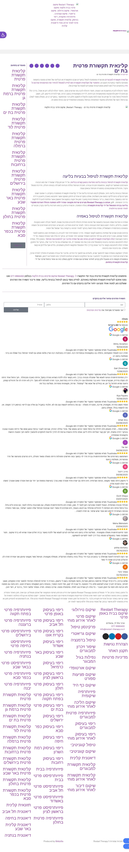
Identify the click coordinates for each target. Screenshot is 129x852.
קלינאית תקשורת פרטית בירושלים (17, 177)
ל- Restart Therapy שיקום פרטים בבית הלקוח (54, 276)
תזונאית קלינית (18, 805)
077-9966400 (17, 276)
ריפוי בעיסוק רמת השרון (48, 750)
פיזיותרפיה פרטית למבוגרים (80, 715)
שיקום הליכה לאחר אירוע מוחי (81, 704)
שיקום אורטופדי (82, 668)
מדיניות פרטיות (115, 657)
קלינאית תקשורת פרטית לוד (16, 123)
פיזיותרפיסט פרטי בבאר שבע (16, 665)
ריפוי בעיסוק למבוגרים (85, 725)
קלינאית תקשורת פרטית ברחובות (18, 158)
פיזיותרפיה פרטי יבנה (17, 686)
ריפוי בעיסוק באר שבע (49, 654)
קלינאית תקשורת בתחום (117, 262)
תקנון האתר (118, 650)
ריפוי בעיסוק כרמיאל (53, 665)
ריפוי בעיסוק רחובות (53, 760)
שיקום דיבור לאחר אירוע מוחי (81, 787)
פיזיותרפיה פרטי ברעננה (17, 622)
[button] (64, 52)
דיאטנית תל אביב (16, 811)
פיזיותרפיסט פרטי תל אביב (48, 788)
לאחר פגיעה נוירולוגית (118, 208)
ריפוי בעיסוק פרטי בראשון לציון (48, 675)
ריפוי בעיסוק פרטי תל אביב (48, 622)
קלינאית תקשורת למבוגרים (116, 80)
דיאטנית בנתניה (18, 835)
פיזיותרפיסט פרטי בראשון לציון (48, 809)
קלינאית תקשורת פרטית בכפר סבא (14, 229)
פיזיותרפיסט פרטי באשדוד (48, 799)
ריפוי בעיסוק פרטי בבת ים (48, 707)
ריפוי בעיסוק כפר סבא (49, 728)
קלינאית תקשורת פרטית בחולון (14, 212)
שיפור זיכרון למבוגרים (85, 648)
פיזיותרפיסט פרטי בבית (48, 777)
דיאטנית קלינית (82, 758)
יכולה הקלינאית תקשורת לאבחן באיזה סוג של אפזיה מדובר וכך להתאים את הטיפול (80, 239)
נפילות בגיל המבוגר (85, 659)
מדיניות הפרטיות (94, 310)
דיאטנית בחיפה (18, 818)
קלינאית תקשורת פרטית (18, 75)
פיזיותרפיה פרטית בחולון (48, 820)
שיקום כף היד (84, 685)
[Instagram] (106, 636)
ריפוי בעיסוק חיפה (53, 739)
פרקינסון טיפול (83, 627)
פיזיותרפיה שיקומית (86, 693)
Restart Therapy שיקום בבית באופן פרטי (113, 613)
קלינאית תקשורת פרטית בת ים (14, 108)
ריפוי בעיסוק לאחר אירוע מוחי (81, 736)
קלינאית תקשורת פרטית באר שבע (15, 196)
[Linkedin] (112, 636)
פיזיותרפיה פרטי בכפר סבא (17, 675)
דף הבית (124, 74)
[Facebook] (124, 636)
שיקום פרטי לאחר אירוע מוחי (81, 618)
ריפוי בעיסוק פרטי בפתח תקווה (48, 696)
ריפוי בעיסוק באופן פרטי (53, 611)
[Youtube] (118, 636)
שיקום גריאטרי (83, 633)
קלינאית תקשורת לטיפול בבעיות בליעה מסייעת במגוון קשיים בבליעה (99, 182)
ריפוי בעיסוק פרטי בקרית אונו (48, 633)
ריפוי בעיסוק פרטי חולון (48, 686)
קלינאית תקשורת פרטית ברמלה (18, 139)
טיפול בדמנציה (83, 640)
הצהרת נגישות (116, 644)
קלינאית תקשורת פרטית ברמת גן (14, 91)
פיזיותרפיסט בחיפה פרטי (21, 643)
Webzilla (59, 841)
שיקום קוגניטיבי (82, 751)
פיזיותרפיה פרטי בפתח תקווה (17, 611)
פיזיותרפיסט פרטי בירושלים (16, 633)
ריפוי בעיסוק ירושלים (53, 718)
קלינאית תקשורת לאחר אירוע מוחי (81, 777)
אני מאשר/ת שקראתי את (105, 310)
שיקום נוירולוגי (83, 609)
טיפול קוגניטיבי (83, 744)
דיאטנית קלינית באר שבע (18, 826)
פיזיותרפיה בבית (49, 769)
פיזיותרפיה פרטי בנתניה (17, 654)
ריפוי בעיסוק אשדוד (53, 643)
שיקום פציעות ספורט (83, 676)
